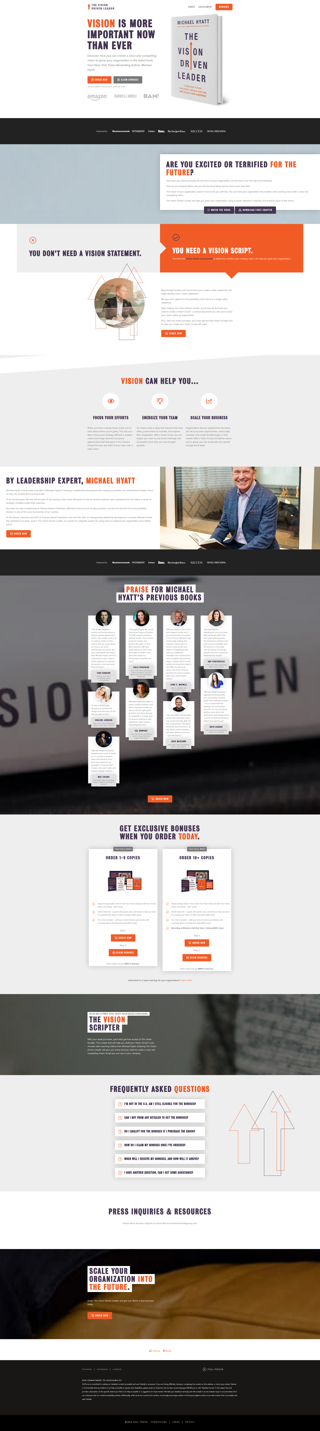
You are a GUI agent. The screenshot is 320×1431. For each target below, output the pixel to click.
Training (156, 1351)
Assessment (205, 6)
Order (191, 6)
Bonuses (224, 6)
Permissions (159, 1422)
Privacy (190, 1422)
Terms (176, 1422)
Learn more (186, 980)
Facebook (87, 1369)
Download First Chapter (257, 209)
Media (168, 1351)
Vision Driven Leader (108, 7)
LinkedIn (117, 1369)
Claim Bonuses (129, 79)
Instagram (102, 1369)
